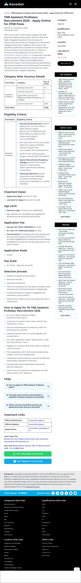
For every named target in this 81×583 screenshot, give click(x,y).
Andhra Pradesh (10, 546)
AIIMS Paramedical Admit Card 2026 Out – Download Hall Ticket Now (66, 152)
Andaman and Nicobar (12, 543)
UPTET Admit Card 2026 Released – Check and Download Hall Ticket (66, 193)
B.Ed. (59, 32)
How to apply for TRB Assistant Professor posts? (26, 386)
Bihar (6, 555)
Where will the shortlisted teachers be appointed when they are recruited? (25, 406)
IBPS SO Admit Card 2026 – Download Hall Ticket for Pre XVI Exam (66, 135)
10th (43, 504)
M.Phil (59, 37)
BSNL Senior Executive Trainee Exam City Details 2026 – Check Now (65, 184)
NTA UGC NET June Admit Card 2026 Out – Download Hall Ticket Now (66, 201)
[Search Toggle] (71, 4)
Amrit (16, 30)
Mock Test (45, 555)
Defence (7, 526)
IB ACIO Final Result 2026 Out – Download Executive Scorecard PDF (66, 300)
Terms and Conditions (50, 546)
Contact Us (46, 552)
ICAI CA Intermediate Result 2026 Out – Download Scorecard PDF (66, 240)
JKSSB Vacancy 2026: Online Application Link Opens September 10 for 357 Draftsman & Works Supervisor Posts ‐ (66, 105)
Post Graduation (63, 35)
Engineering (8, 529)
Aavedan (16, 4)
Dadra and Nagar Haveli (13, 568)
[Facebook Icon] (53, 493)
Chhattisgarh (9, 565)
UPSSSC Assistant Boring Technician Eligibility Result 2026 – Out (66, 308)
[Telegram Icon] (75, 493)
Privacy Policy (47, 543)
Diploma (45, 513)
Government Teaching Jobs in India (19, 55)
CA (43, 510)
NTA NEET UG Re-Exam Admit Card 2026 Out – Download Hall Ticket (66, 209)
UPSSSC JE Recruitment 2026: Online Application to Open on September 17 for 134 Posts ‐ (66, 92)
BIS (5, 519)
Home (6, 13)
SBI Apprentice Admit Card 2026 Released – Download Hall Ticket (66, 160)
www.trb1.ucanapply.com (39, 429)
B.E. (43, 529)
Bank (6, 516)
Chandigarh (8, 562)
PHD (63, 32)
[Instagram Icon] (57, 493)
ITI (43, 519)
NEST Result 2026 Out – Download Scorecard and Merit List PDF (66, 232)
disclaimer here (32, 487)
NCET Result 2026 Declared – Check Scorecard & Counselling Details (65, 291)
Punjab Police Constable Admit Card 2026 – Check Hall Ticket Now (66, 176)
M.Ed (72, 35)
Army (6, 513)
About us (45, 549)
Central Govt (8, 558)
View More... (66, 217)
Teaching (60, 24)
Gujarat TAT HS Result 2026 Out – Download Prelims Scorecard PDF (66, 257)
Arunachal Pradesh (11, 549)
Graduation (46, 522)
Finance (7, 532)
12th (43, 507)
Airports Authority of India (13, 507)
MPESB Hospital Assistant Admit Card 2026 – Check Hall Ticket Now (66, 167)
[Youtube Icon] (70, 493)
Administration (9, 504)
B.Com (44, 526)
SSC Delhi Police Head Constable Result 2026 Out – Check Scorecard (65, 274)
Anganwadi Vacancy (11, 510)
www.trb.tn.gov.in (36, 420)
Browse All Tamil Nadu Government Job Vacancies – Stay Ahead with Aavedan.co (26, 440)
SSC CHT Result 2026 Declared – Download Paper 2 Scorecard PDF (66, 266)
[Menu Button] (75, 4)
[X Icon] (66, 493)
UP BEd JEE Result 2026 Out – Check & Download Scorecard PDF (66, 249)
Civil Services (9, 522)
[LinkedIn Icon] (62, 493)
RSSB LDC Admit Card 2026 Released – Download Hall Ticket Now (66, 143)
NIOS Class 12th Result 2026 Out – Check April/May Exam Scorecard (66, 283)
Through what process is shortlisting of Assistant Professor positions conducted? (26, 396)
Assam (6, 552)
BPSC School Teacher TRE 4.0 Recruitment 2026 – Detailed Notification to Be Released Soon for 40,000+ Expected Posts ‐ (66, 80)
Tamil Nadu (61, 46)
